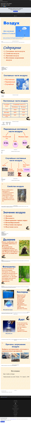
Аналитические (6, 420)
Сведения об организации (15, 405)
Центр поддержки (15, 413)
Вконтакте (15, 415)
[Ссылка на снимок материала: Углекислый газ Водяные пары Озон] (15, 137)
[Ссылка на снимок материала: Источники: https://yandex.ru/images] (15, 378)
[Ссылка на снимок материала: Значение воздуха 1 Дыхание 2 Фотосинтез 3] (15, 219)
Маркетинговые (9, 420)
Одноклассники (15, 416)
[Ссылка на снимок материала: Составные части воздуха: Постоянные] (15, 83)
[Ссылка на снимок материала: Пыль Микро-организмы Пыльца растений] (15, 166)
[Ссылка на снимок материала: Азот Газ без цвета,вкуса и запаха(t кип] (15, 327)
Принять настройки (2, 421)
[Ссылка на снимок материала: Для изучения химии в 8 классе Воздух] (15, 29)
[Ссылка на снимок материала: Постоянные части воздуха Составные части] (15, 109)
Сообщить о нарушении (15, 412)
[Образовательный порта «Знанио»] (1, 0)
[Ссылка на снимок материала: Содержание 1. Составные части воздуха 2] (15, 55)
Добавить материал (15, 11)
